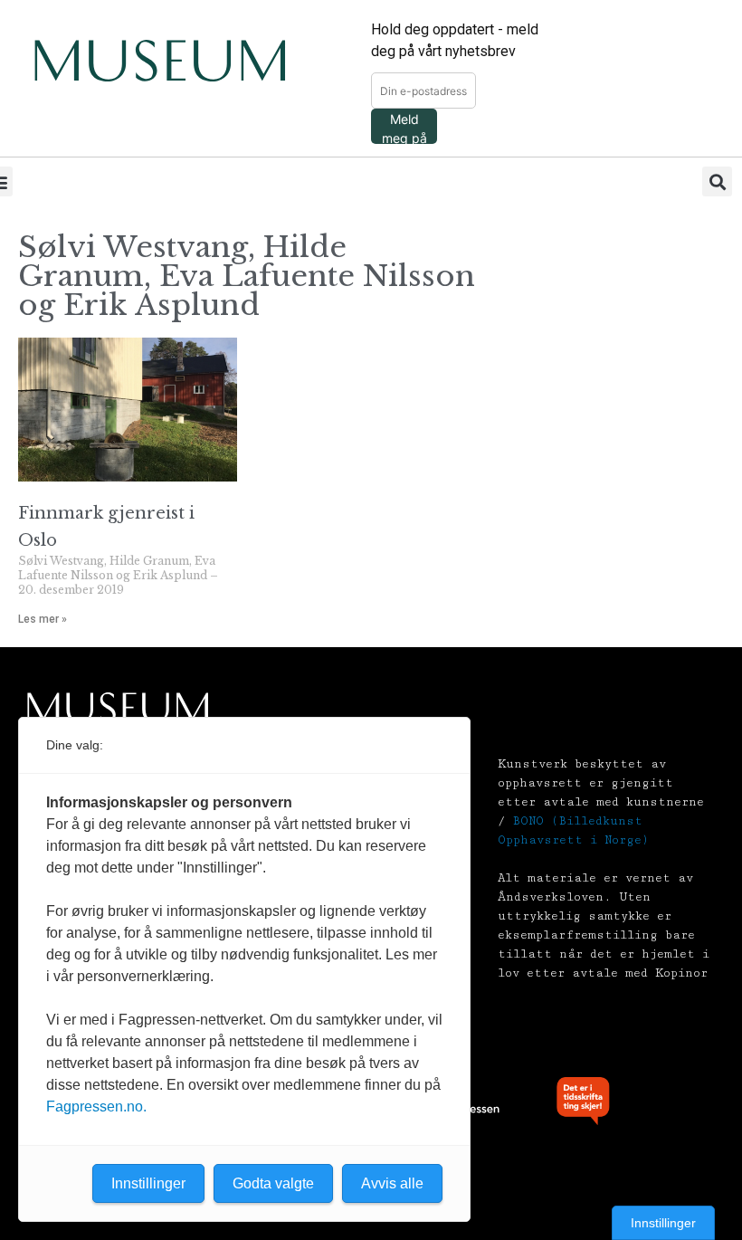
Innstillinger (663, 1223)
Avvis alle (392, 1183)
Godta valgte (273, 1183)
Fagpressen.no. (96, 1106)
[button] (717, 181)
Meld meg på (404, 127)
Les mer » (42, 619)
